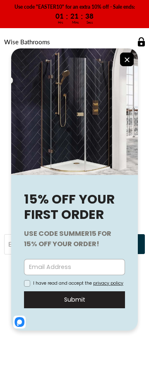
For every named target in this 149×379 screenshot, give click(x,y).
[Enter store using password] (141, 42)
